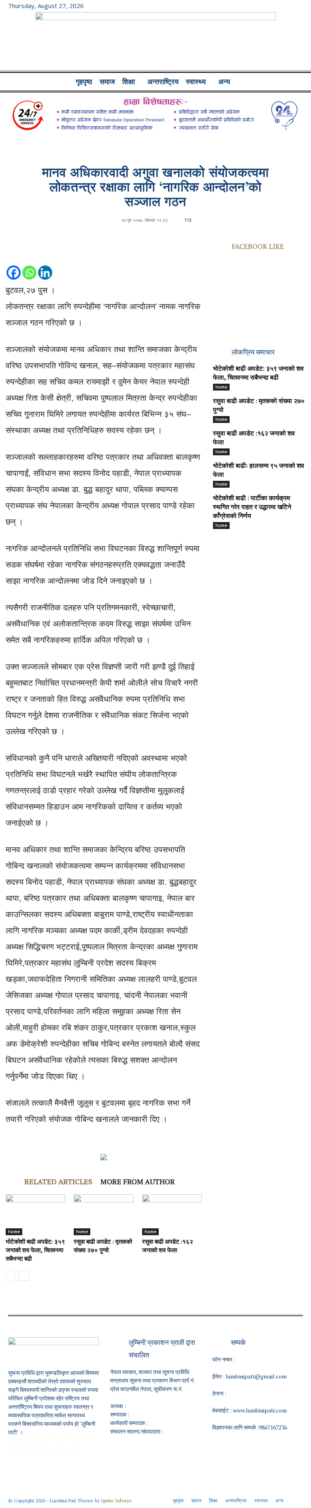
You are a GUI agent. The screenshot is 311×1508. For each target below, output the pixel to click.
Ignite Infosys (116, 1500)
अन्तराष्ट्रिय (163, 82)
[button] (293, 82)
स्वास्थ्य (196, 82)
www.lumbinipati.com (260, 1410)
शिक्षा (128, 82)
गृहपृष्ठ (84, 82)
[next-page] (24, 1275)
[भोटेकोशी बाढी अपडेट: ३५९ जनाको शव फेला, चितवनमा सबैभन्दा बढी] (35, 1214)
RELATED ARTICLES (58, 1181)
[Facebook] (257, 5)
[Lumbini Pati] (155, 42)
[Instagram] (270, 5)
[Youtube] (297, 5)
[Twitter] (283, 5)
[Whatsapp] (29, 264)
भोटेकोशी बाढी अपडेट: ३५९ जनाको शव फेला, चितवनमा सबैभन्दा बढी (35, 1250)
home (14, 1231)
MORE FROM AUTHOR (137, 1181)
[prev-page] (11, 1275)
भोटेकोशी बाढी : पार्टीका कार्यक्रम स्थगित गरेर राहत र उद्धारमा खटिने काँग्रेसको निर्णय (252, 507)
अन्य (224, 82)
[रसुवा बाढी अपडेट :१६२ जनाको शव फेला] (172, 1214)
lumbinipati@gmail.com (256, 1376)
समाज (107, 82)
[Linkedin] (45, 264)
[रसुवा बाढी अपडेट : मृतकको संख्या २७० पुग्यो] (103, 1214)
